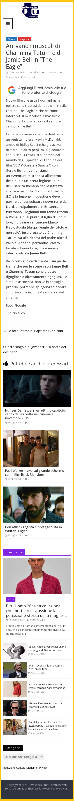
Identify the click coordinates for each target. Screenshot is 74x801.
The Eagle (31, 77)
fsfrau (36, 72)
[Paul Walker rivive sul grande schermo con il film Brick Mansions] (31, 432)
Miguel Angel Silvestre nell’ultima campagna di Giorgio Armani (47, 648)
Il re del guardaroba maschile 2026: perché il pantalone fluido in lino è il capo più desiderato (47, 725)
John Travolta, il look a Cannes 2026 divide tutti (46, 667)
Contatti (21, 767)
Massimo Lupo (37, 619)
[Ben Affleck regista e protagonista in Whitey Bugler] (33, 489)
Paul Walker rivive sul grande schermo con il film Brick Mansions (34, 472)
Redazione (9, 767)
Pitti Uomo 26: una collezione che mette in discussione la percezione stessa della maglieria (37, 610)
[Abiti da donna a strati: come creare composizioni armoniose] (15, 682)
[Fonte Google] (37, 90)
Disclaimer (32, 767)
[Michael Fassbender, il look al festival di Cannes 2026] (15, 701)
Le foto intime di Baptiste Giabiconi (33, 331)
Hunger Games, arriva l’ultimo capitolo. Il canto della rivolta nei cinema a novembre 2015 (36, 414)
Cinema (11, 39)
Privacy (43, 767)
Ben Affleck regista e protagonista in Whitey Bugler (33, 529)
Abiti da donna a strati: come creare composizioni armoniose (46, 686)
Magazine (24, 39)
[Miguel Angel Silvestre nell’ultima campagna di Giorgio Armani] (15, 645)
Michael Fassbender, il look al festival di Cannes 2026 (45, 705)
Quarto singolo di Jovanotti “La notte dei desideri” (34, 349)
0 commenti (51, 72)
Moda (11, 599)
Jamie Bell (20, 77)
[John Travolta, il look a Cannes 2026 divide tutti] (15, 664)
